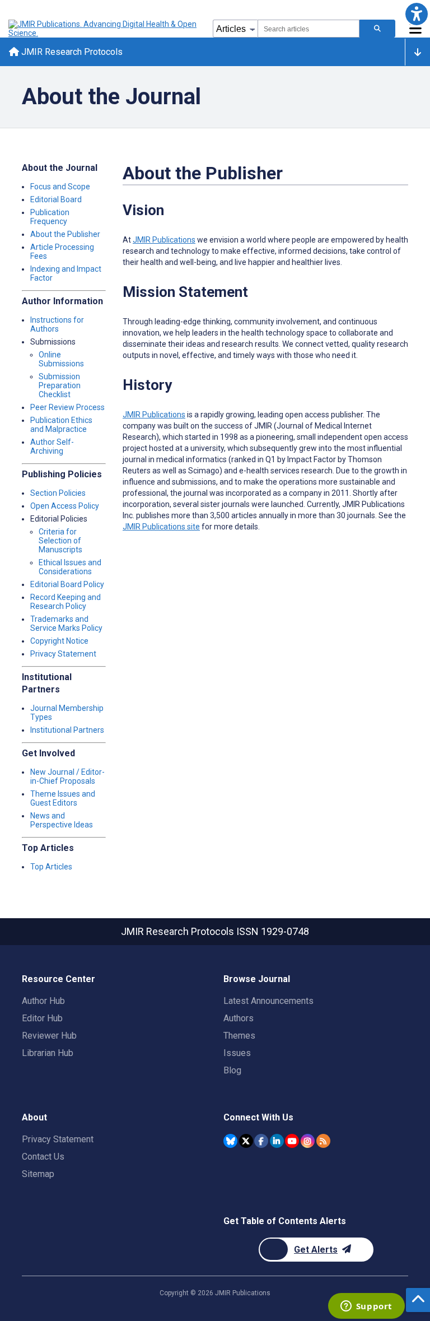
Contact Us (43, 1156)
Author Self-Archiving (52, 446)
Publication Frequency (49, 217)
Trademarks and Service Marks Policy (66, 623)
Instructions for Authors (57, 324)
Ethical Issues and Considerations (70, 567)
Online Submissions (61, 359)
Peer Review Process (67, 407)
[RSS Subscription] (323, 1141)
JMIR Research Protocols (71, 51)
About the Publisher (65, 234)
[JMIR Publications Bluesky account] (230, 1141)
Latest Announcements (268, 1001)
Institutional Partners (67, 729)
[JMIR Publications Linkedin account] (277, 1141)
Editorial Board (56, 199)
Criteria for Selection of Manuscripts (60, 540)
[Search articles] (377, 29)
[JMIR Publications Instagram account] (308, 1141)
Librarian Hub (47, 1053)
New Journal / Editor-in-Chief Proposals (67, 776)
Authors (238, 1018)
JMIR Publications (164, 239)
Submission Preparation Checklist (60, 385)
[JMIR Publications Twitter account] (246, 1141)
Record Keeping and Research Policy (65, 602)
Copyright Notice (59, 640)
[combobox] (308, 29)
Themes (239, 1035)
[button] (416, 13)
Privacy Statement (63, 653)
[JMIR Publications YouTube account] (292, 1141)
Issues (237, 1053)
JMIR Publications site (161, 526)
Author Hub (43, 1001)
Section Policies (58, 493)
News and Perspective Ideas (61, 820)
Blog (232, 1070)
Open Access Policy (64, 505)
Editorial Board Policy (67, 584)
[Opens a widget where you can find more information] (366, 1307)
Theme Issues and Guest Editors (62, 798)
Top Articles (51, 866)
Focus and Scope (60, 186)
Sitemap (38, 1174)
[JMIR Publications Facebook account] (261, 1141)
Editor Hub (42, 1018)
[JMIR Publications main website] (103, 29)
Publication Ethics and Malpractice (61, 425)
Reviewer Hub (49, 1035)
